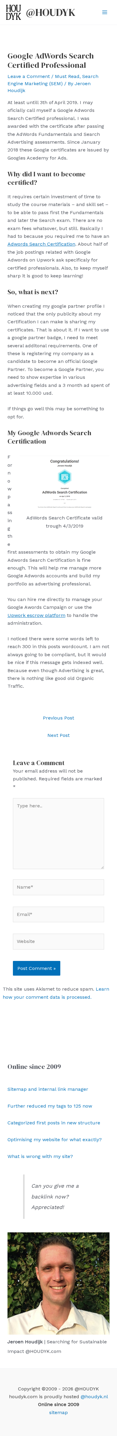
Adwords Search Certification (41, 244)
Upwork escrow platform (36, 615)
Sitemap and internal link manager (48, 1089)
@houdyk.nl (94, 1396)
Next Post (58, 735)
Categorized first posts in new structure (54, 1123)
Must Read (67, 76)
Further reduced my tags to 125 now (50, 1106)
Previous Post (58, 718)
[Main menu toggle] (104, 12)
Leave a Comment (29, 76)
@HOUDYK (51, 12)
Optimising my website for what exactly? (55, 1139)
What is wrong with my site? (40, 1156)
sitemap (58, 1412)
